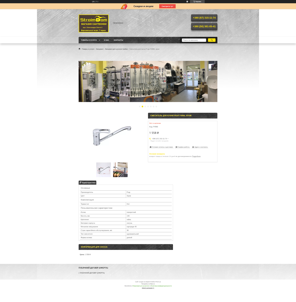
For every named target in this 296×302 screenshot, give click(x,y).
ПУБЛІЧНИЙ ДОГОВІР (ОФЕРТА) (92, 273)
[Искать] (212, 40)
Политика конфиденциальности (161, 286)
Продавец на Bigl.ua (148, 284)
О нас (106, 40)
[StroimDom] (94, 23)
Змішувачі (99, 49)
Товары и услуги (89, 40)
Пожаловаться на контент (141, 286)
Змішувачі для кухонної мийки (116, 49)
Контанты (118, 40)
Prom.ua (158, 282)
